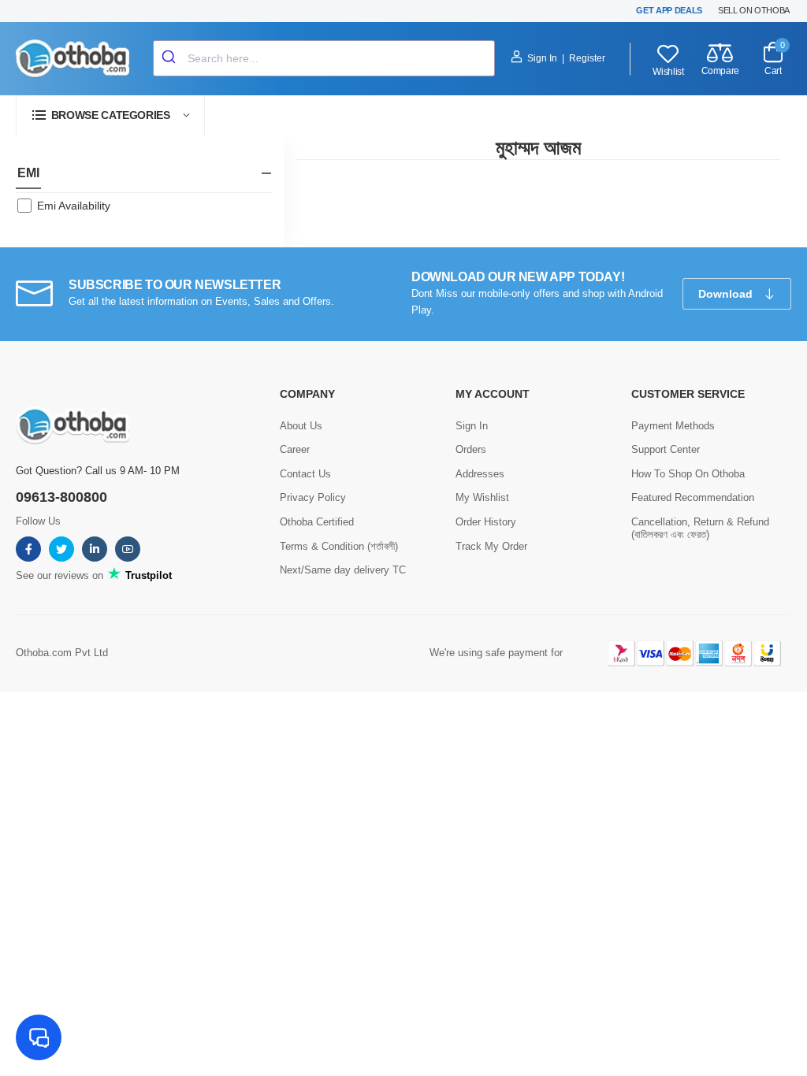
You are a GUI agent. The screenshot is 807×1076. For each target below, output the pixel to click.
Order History (486, 522)
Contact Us (305, 474)
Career (295, 449)
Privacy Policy (313, 497)
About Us (301, 426)
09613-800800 (61, 497)
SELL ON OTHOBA (754, 10)
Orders (471, 449)
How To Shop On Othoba (688, 474)
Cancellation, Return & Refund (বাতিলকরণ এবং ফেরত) (700, 528)
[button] (110, 115)
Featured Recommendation (692, 497)
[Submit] (171, 58)
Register (587, 58)
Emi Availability (73, 205)
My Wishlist (482, 497)
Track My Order (491, 546)
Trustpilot (147, 575)
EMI (28, 173)
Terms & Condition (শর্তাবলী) (339, 546)
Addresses (480, 474)
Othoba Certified (317, 522)
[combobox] (324, 58)
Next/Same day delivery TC (343, 570)
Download (727, 294)
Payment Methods (673, 426)
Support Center (665, 449)
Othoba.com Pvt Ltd (62, 653)
